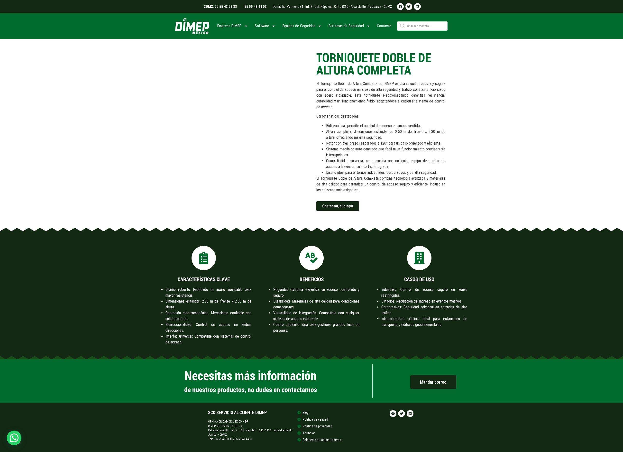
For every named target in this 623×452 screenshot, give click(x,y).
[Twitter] (408, 6)
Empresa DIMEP (229, 26)
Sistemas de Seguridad (346, 26)
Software (262, 26)
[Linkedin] (417, 6)
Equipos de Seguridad (298, 26)
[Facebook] (400, 6)
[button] (14, 438)
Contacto (384, 26)
